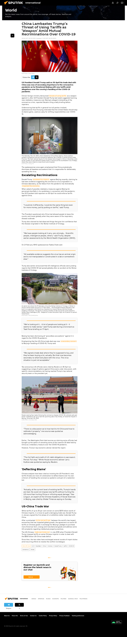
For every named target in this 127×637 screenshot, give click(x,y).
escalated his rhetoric (41, 179)
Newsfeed (38, 546)
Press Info (15, 615)
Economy (55, 598)
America (50, 546)
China (44, 546)
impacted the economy (30, 186)
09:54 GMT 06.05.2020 (29, 38)
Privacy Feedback (64, 615)
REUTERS (25, 420)
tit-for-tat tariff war (43, 520)
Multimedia (83, 598)
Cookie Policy (43, 615)
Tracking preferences (78, 615)
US (33, 546)
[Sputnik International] (14, 5)
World (24, 546)
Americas (41, 598)
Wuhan (32, 549)
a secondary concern (68, 341)
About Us (7, 615)
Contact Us (33, 615)
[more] (12, 35)
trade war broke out (42, 532)
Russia (48, 598)
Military (63, 598)
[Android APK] (116, 622)
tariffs (65, 546)
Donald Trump (58, 546)
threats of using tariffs (57, 96)
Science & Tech (73, 598)
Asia (29, 546)
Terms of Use (24, 615)
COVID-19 (71, 546)
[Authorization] (113, 3)
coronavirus (25, 549)
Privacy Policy (53, 615)
